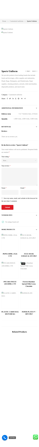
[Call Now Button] (5, 437)
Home (4, 21)
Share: (4, 98)
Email (22, 188)
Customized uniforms (16, 21)
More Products (8, 229)
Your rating (6, 156)
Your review (6, 166)
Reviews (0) (6, 126)
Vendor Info (7, 215)
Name (4, 188)
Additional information (12, 108)
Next (34, 71)
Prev (28, 71)
